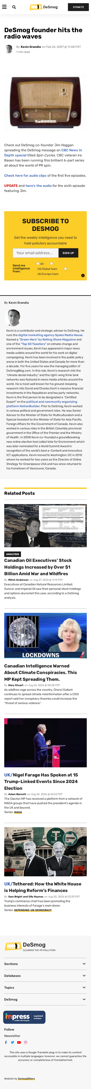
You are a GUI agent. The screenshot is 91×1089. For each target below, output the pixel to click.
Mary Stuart (15, 685)
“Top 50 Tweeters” (33, 344)
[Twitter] (12, 1042)
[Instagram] (25, 1042)
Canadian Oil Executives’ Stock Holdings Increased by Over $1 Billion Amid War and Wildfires (38, 567)
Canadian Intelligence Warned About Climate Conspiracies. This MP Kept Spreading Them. (40, 672)
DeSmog (50, 7)
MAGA (18, 812)
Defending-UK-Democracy (33, 910)
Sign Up (68, 253)
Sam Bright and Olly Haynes (25, 896)
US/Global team (47, 268)
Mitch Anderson (18, 579)
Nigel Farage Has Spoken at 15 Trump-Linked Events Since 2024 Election (41, 781)
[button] (45, 963)
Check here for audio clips (25, 176)
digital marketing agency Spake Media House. (50, 335)
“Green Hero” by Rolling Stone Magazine (47, 339)
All (41, 263)
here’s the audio (39, 186)
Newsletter (12, 1036)
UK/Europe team (48, 274)
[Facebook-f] (6, 1042)
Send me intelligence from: (21, 268)
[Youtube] (19, 1042)
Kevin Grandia (31, 47)
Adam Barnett (17, 794)
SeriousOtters (26, 1078)
